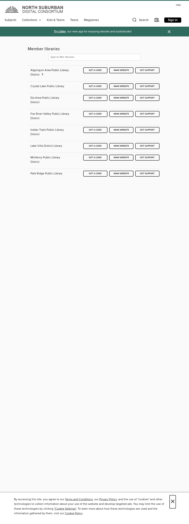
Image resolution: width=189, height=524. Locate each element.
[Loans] (156, 20)
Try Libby (60, 32)
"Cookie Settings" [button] (65, 509)
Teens (74, 20)
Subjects (10, 20)
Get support (147, 70)
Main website (121, 70)
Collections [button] (30, 20)
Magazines (91, 20)
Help (178, 5)
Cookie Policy (73, 513)
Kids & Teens (56, 20)
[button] (140, 20)
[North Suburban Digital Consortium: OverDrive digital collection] (34, 9)
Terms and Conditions (79, 499)
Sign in (173, 20)
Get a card (95, 70)
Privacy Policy (108, 499)
